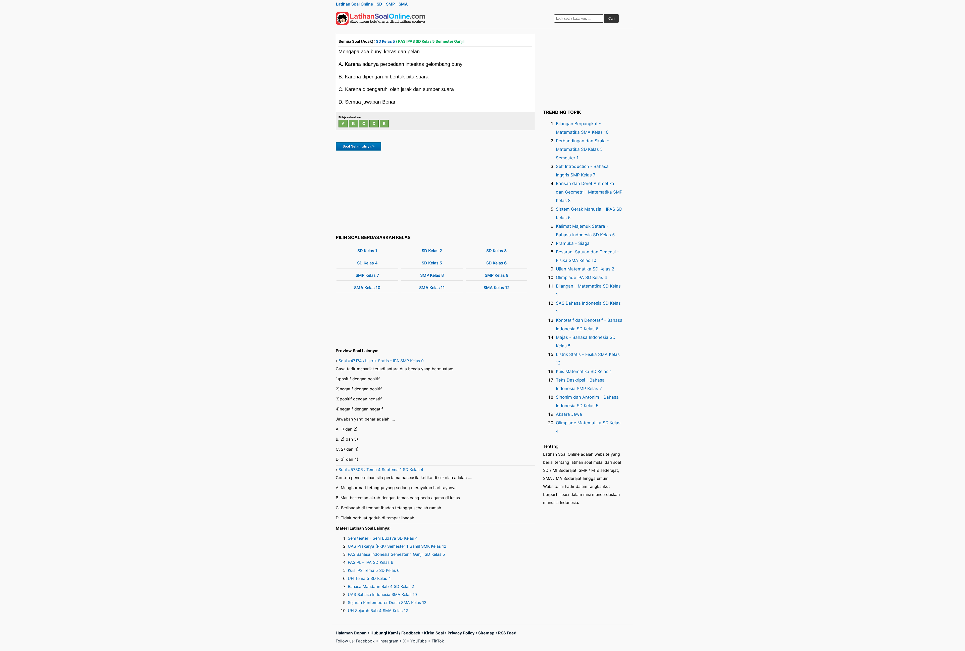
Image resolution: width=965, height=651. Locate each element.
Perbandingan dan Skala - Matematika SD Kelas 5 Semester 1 (582, 149)
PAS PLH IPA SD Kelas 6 (370, 562)
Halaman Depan (351, 632)
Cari (611, 18)
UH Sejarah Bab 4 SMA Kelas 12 (378, 610)
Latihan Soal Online (354, 4)
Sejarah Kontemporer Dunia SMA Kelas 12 (387, 602)
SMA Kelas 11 (432, 287)
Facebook (365, 640)
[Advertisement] (435, 192)
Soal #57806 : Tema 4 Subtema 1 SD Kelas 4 (381, 469)
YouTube (418, 640)
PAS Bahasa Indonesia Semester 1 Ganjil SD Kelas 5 (396, 554)
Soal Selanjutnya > (358, 146)
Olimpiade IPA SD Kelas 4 (581, 277)
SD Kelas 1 (367, 250)
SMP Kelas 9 (496, 275)
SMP (390, 4)
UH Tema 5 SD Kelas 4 (369, 578)
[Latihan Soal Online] (381, 18)
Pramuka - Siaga (573, 243)
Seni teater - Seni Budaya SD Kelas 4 (383, 538)
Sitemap (486, 632)
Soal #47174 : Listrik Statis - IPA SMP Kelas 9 (381, 360)
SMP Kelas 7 (367, 275)
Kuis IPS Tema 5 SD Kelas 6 (374, 570)
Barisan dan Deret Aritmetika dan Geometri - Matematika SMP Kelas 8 (589, 192)
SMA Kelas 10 (367, 287)
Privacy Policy (461, 632)
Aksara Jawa (569, 414)
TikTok (437, 640)
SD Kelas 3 (496, 250)
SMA (403, 4)
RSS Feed (507, 632)
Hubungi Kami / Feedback (395, 632)
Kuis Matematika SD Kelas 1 (584, 371)
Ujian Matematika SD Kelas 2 (585, 268)
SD (379, 4)
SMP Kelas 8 (432, 275)
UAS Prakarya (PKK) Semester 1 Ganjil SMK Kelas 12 (397, 546)
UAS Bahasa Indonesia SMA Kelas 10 (382, 594)
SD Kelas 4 (367, 262)
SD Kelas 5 (385, 41)
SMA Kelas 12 (497, 287)
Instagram (388, 640)
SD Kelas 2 (432, 250)
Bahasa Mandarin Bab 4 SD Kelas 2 (381, 586)
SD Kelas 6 (496, 262)
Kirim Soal (434, 632)
